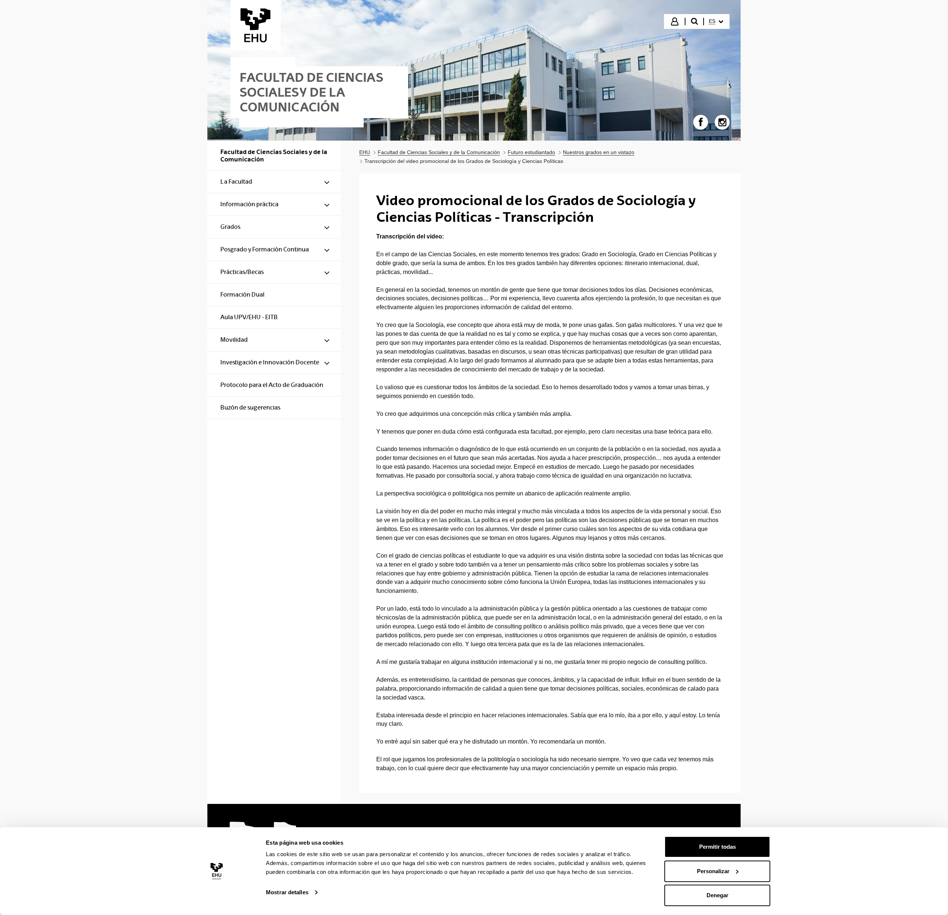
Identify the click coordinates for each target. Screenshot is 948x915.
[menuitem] (716, 21)
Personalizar (713, 871)
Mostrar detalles (287, 892)
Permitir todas (717, 847)
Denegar (717, 895)
